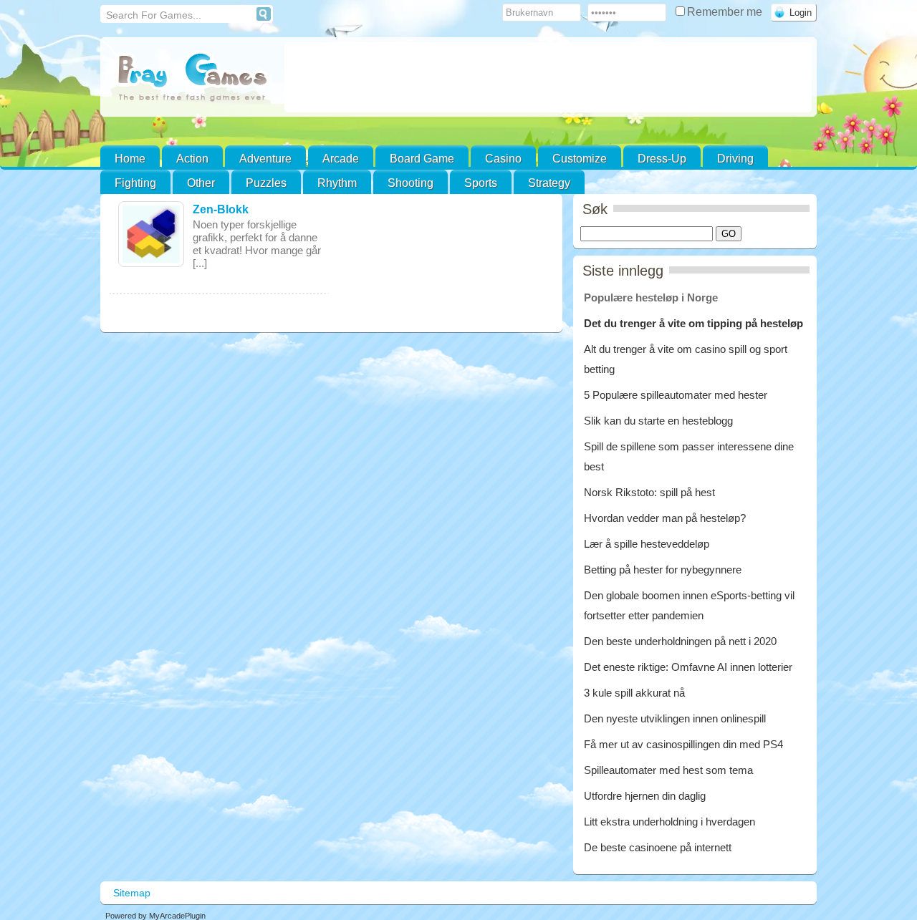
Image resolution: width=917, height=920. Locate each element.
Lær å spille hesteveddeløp (646, 544)
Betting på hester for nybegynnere (662, 569)
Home (130, 158)
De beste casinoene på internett (657, 847)
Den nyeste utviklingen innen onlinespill (675, 718)
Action (192, 158)
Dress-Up (662, 158)
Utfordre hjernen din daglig (645, 796)
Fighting (135, 183)
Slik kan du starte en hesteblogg (660, 421)
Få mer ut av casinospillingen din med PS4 (683, 744)
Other (201, 183)
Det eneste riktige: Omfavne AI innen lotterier (688, 667)
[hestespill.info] (192, 78)
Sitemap (131, 893)
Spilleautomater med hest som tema (668, 770)
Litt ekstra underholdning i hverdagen (669, 821)
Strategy (549, 183)
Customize (579, 158)
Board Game (422, 158)
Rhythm (337, 183)
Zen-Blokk (221, 209)
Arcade (340, 158)
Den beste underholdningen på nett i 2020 (680, 641)
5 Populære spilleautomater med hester (675, 395)
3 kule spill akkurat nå (634, 693)
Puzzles (266, 183)
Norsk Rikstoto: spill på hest (649, 492)
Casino (503, 158)
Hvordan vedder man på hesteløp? (665, 518)
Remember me (726, 12)
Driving (735, 158)
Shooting (410, 183)
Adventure (265, 158)
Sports (480, 183)
